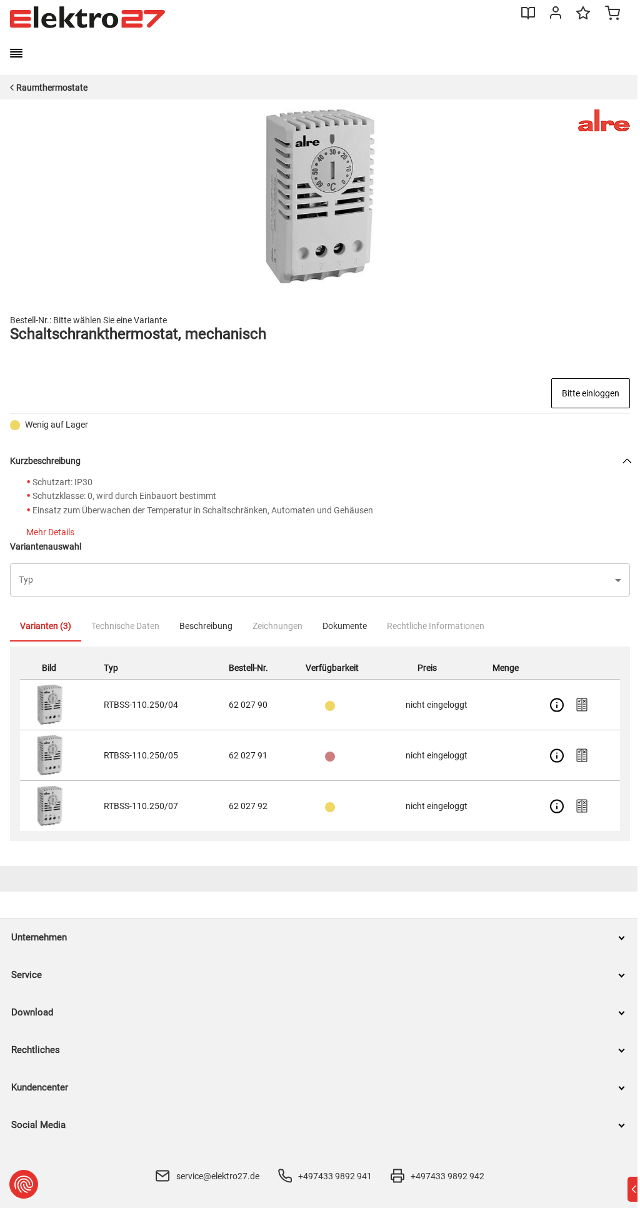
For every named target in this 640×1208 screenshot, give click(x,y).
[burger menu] (16, 53)
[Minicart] (612, 14)
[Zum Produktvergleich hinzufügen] (581, 704)
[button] (320, 579)
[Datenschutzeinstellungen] (23, 1184)
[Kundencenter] (555, 15)
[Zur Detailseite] (556, 704)
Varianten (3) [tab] (45, 626)
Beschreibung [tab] (205, 626)
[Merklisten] (583, 19)
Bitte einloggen (590, 393)
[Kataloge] (528, 18)
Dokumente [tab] (344, 626)
